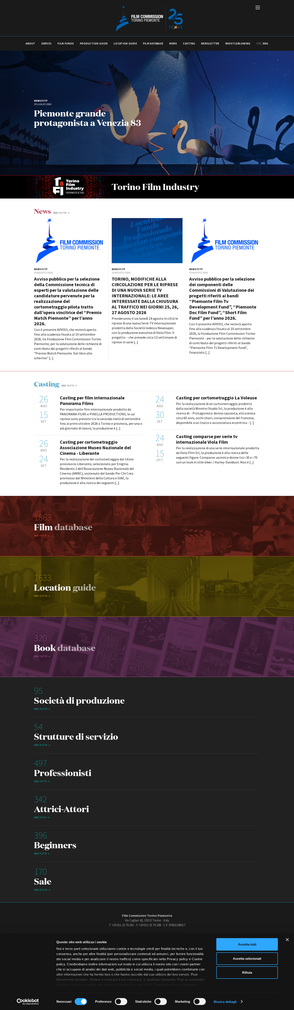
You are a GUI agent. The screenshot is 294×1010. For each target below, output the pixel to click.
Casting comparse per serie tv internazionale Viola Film (207, 439)
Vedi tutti (67, 385)
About (30, 43)
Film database (153, 43)
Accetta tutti (247, 944)
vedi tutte (60, 212)
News (173, 43)
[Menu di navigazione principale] (257, 8)
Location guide (125, 43)
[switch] (121, 1001)
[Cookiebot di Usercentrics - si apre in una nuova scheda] (28, 1001)
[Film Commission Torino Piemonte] (147, 18)
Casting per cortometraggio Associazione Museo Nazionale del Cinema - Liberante (95, 447)
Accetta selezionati (247, 958)
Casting (189, 43)
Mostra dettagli (225, 1001)
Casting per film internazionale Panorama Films (92, 400)
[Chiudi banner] (287, 939)
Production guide (94, 43)
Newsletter (210, 43)
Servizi (46, 43)
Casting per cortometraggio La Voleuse (216, 398)
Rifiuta (247, 972)
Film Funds (65, 43)
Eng (265, 43)
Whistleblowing (238, 43)
